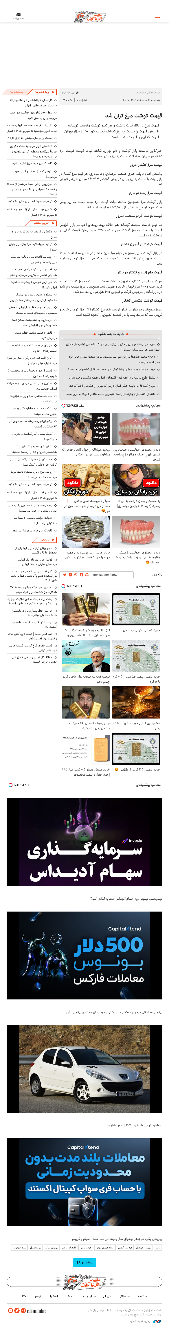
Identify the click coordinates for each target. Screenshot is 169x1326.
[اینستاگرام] (23, 1310)
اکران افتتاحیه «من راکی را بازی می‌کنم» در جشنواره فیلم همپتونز (32, 360)
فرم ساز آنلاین (125, 1248)
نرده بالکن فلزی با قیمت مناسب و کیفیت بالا (34, 624)
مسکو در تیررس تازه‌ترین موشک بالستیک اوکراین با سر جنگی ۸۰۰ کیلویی (33, 297)
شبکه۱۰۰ (142, 1296)
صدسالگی (124, 1296)
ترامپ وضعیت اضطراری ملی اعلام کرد (30, 201)
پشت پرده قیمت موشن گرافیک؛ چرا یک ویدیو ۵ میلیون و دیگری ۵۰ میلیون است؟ (32, 601)
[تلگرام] (10, 1310)
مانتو (157, 1248)
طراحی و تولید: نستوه (141, 1321)
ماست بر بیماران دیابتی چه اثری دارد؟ (30, 138)
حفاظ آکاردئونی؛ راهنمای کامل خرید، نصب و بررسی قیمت (33, 659)
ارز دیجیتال (35, 1248)
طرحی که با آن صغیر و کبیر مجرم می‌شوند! (36, 174)
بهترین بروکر (51, 1248)
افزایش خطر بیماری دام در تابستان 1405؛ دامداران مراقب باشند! (34, 613)
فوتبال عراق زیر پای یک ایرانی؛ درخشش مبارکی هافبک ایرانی (37, 561)
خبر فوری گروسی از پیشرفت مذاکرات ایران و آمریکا (34, 285)
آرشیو (38, 1296)
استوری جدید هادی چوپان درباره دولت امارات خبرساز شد (32, 386)
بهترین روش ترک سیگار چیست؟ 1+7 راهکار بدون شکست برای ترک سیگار (33, 589)
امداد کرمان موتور (105, 1248)
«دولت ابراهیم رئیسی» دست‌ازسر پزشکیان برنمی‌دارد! (35, 520)
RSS (25, 1296)
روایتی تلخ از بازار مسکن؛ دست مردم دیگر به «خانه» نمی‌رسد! (34, 474)
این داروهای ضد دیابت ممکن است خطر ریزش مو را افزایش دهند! (34, 323)
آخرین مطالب (41, 223)
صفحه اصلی (153, 93)
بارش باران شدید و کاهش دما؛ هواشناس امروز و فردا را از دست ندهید (34, 449)
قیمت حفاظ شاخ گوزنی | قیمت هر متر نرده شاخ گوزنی (32, 647)
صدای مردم (89, 1296)
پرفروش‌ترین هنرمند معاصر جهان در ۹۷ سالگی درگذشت (33, 424)
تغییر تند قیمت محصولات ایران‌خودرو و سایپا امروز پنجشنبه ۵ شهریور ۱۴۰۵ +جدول (32, 128)
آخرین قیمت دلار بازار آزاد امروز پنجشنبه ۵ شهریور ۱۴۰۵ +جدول (32, 212)
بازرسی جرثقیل (143, 1248)
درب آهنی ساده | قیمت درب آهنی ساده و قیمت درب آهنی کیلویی (32, 636)
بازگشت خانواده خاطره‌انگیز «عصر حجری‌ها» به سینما (35, 411)
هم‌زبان (107, 1296)
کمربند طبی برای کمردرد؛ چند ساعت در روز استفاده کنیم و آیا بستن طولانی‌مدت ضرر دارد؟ (32, 576)
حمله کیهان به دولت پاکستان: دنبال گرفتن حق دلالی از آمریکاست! (33, 462)
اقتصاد (140, 93)
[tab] (44, 92)
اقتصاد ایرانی (69, 1248)
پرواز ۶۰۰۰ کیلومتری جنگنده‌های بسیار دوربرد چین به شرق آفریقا (33, 115)
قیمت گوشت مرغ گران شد (133, 116)
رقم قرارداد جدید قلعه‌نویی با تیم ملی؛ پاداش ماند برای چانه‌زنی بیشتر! (32, 508)
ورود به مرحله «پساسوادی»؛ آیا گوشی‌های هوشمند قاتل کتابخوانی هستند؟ (111, 369)
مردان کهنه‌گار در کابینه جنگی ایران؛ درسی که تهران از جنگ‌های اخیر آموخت (112, 385)
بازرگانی (45, 540)
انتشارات (53, 1296)
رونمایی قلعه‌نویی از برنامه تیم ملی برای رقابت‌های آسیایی (34, 259)
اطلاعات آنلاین (90, 16)
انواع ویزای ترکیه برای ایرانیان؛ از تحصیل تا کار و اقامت (36, 550)
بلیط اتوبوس (19, 1248)
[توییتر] (17, 1310)
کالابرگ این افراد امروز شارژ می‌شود (32, 163)
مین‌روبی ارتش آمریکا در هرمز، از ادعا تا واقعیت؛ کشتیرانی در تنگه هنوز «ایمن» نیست (32, 189)
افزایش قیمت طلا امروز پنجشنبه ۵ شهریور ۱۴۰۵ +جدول (34, 348)
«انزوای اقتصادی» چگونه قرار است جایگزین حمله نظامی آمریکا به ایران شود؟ (110, 394)
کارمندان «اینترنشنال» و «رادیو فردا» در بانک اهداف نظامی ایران (33, 103)
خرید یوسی (86, 1248)
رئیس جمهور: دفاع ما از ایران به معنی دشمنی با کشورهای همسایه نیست (33, 310)
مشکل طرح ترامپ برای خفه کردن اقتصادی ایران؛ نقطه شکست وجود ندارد (112, 377)
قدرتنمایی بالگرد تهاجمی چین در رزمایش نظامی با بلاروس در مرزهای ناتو (33, 272)
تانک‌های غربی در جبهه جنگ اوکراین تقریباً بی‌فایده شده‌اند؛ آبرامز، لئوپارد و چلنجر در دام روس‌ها (33, 151)
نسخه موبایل (85, 1262)
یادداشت (70, 1296)
